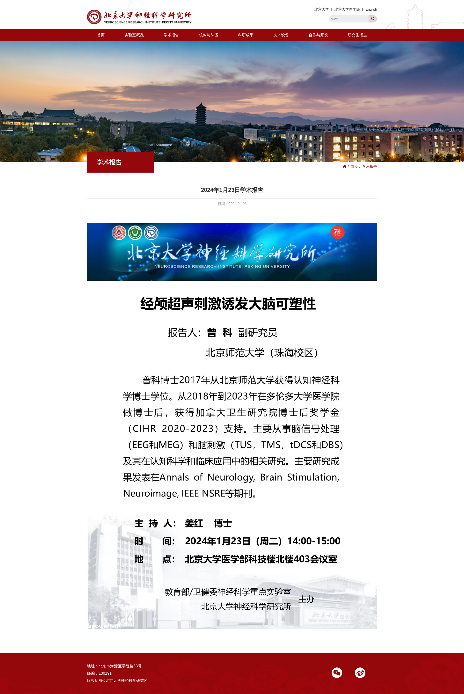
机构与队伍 (208, 35)
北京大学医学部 (347, 9)
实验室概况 (134, 35)
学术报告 (171, 35)
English (371, 9)
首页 (101, 35)
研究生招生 (357, 35)
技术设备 (281, 35)
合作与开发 (318, 35)
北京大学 (321, 9)
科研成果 (246, 35)
